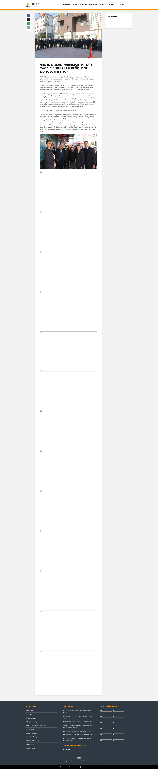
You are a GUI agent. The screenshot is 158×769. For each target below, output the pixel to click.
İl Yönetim (29, 714)
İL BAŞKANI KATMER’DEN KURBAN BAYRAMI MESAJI (77, 722)
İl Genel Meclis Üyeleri (32, 740)
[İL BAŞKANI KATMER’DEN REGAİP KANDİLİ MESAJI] (111, 35)
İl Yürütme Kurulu (31, 718)
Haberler (112, 4)
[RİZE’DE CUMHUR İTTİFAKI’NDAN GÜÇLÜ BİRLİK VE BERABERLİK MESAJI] (111, 49)
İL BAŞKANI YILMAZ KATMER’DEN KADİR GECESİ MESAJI (78, 735)
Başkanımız (93, 4)
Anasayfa (67, 4)
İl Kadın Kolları (30, 744)
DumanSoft (68, 767)
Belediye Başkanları (31, 733)
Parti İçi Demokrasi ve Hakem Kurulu (36, 725)
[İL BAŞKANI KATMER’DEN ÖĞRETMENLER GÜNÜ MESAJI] (111, 59)
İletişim (122, 4)
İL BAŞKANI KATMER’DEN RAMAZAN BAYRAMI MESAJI (77, 731)
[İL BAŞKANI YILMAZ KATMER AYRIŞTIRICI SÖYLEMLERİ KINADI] (111, 42)
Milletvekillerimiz (80, 4)
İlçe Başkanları (30, 729)
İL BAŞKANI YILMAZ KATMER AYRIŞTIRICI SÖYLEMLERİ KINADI (122, 42)
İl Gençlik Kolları (30, 748)
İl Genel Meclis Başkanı (32, 737)
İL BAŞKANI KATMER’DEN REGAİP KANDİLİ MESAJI (122, 35)
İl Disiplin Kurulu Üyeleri (32, 722)
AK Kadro (103, 4)
